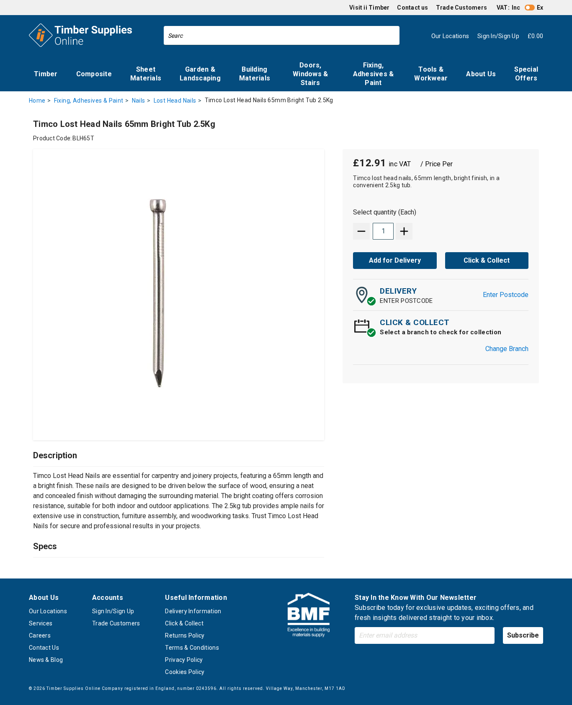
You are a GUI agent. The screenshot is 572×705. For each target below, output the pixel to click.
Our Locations (48, 611)
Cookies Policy (184, 672)
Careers (40, 635)
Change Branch (506, 349)
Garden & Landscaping (200, 73)
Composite (94, 74)
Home (37, 100)
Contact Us (44, 647)
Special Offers (526, 73)
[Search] (391, 35)
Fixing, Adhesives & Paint (373, 74)
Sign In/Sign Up (113, 611)
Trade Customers (461, 7)
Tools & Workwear (431, 73)
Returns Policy (184, 635)
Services (40, 623)
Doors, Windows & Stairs (310, 74)
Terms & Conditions (192, 647)
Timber (46, 74)
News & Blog (46, 659)
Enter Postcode (505, 295)
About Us (481, 74)
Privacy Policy (184, 659)
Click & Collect (184, 623)
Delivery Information (193, 611)
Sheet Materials (145, 73)
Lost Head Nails (175, 100)
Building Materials (254, 73)
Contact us (412, 7)
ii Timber (376, 7)
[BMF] (309, 616)
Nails (138, 100)
